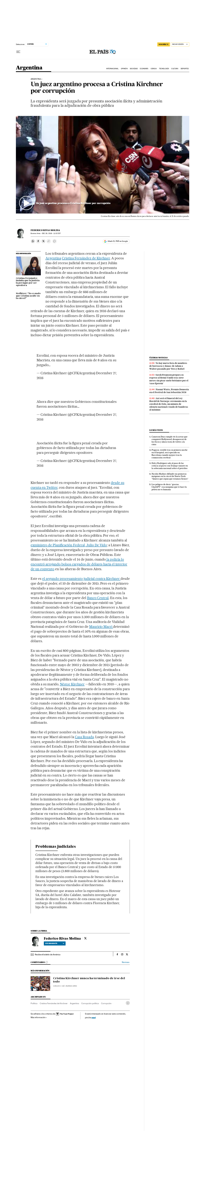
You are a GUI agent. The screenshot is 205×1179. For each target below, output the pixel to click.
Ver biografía (51, 943)
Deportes (185, 69)
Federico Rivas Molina (45, 230)
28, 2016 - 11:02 (51, 233)
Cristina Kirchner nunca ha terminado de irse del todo (89, 980)
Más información (38, 1017)
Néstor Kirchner (72, 684)
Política (34, 1003)
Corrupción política (90, 1003)
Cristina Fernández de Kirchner (86, 258)
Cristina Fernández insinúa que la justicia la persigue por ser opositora (28, 282)
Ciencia (154, 69)
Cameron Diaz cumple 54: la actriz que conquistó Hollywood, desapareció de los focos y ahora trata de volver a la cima (169, 440)
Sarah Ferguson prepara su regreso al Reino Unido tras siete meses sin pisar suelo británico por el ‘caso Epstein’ (168, 379)
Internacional (112, 69)
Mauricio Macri (101, 626)
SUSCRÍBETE (164, 44)
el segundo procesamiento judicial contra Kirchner (81, 578)
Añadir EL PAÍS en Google (118, 241)
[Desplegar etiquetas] (128, 1003)
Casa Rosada (84, 737)
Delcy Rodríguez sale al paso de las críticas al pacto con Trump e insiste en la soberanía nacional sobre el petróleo (170, 465)
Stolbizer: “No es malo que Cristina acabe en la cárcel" (28, 295)
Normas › (126, 962)
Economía (144, 69)
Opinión (124, 69)
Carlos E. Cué (59, 986)
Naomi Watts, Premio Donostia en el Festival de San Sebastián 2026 (169, 391)
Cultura (174, 69)
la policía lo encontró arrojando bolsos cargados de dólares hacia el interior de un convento (79, 564)
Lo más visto (156, 430)
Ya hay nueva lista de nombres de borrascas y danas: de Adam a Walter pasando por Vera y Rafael (168, 366)
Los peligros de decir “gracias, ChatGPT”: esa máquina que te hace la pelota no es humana (169, 487)
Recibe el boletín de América (47, 954)
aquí (94, 1017)
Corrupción (106, 1003)
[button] (102, 165)
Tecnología (164, 69)
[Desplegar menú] (18, 51)
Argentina (29, 68)
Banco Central (98, 598)
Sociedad (134, 69)
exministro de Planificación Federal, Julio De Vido (69, 545)
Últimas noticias (158, 358)
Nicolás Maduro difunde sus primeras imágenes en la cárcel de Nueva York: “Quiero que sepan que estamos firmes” (170, 476)
